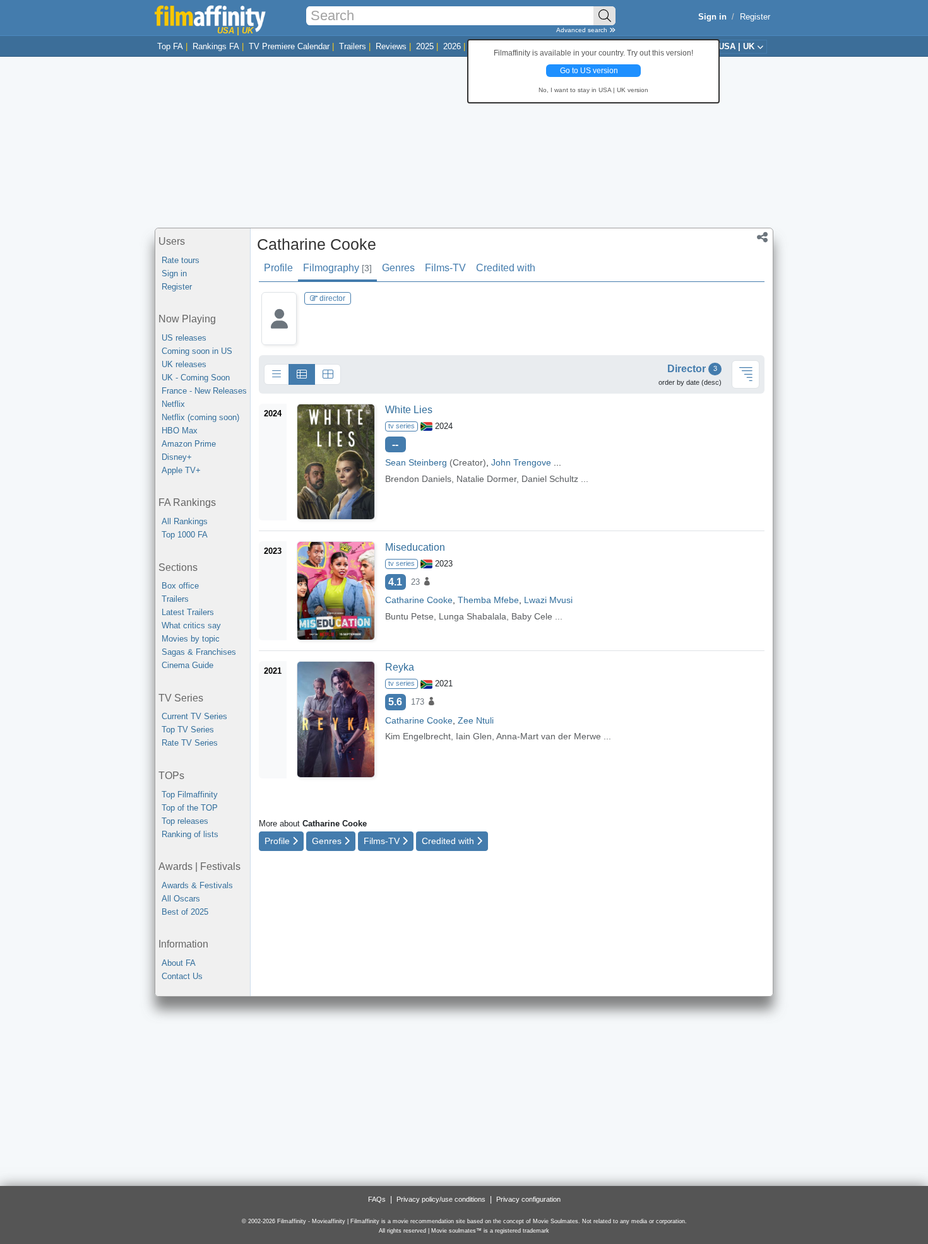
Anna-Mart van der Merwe (548, 736)
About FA (179, 963)
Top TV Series (188, 729)
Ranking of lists (190, 834)
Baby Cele (531, 616)
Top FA (170, 46)
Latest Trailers (188, 612)
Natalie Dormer (486, 479)
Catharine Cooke (316, 244)
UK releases (184, 364)
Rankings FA (216, 46)
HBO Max (180, 430)
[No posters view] (276, 374)
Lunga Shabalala (472, 616)
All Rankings (185, 521)
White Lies (408, 409)
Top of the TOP (190, 808)
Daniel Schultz (549, 479)
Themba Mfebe (488, 600)
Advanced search (582, 29)
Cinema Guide (187, 665)
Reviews (391, 46)
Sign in (174, 273)
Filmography (337, 267)
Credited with (505, 267)
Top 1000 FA (185, 534)
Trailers (352, 46)
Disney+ (177, 457)
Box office (180, 585)
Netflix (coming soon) (200, 417)
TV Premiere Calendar (289, 46)
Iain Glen (474, 736)
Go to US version (589, 70)
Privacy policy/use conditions (440, 1199)
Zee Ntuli (476, 720)
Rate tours (180, 260)
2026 (452, 46)
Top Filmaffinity (190, 794)
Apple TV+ (181, 470)
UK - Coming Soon (196, 377)
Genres (398, 267)
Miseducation (415, 547)
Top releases (185, 821)
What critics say (191, 625)
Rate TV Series (190, 743)
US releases (184, 338)
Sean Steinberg (416, 462)
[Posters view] (327, 374)
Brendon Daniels (418, 479)
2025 (425, 46)
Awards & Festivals (197, 885)
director (331, 298)
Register (755, 16)
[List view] (302, 374)
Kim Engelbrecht (418, 736)
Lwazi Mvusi (548, 600)
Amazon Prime (189, 444)
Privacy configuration (528, 1199)
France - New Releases (204, 391)
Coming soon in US (197, 351)
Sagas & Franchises (199, 652)
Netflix (173, 404)
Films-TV (445, 267)
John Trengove (521, 462)
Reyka (399, 667)
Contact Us (182, 976)
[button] (762, 238)
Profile (278, 267)
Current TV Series (194, 716)
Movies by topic (191, 638)
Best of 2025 (185, 912)
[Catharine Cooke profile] (279, 328)
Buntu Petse (409, 616)
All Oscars (181, 898)
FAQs (377, 1199)
